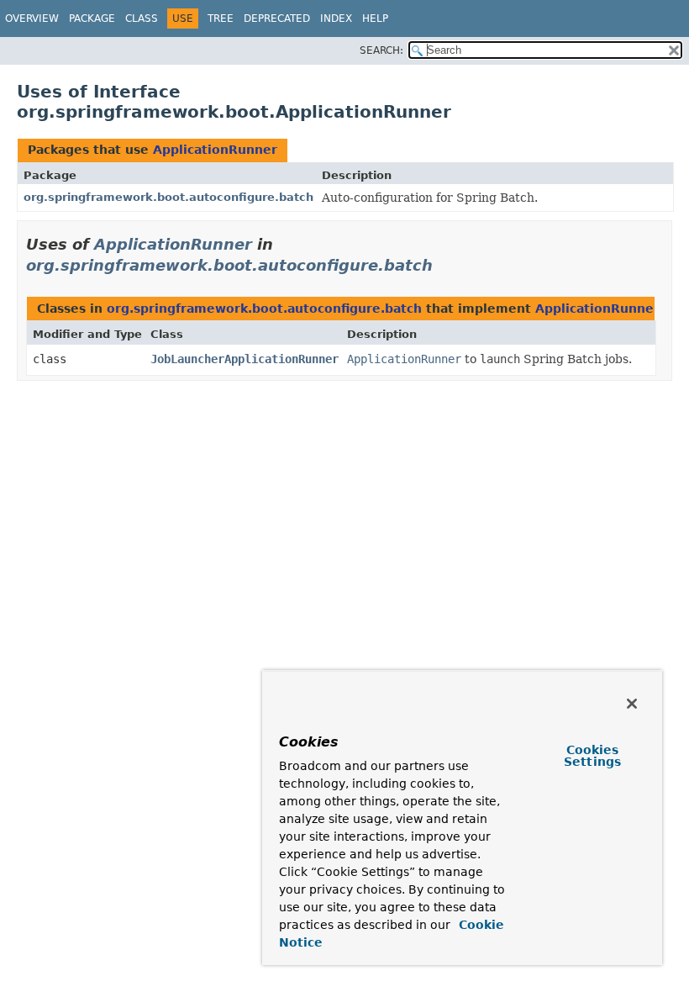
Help (375, 18)
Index (336, 18)
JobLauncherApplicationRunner (244, 359)
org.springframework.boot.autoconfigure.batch (168, 197)
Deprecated (277, 18)
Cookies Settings (592, 755)
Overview (32, 18)
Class (141, 18)
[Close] (631, 703)
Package (92, 18)
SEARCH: (381, 50)
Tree (221, 18)
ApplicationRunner (215, 149)
